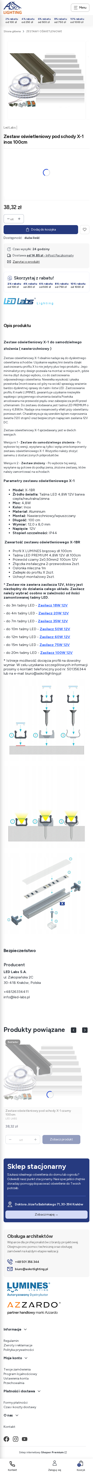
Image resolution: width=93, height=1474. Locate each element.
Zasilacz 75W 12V (55, 645)
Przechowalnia (14, 1383)
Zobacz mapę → (46, 1214)
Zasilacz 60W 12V (55, 637)
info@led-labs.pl (17, 997)
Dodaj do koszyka (43, 229)
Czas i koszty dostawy (20, 1407)
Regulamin (11, 1341)
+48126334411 (16, 992)
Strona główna (12, 31)
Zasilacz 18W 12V (53, 605)
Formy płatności (16, 1403)
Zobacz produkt (61, 1139)
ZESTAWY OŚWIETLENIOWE (44, 31)
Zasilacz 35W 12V (53, 621)
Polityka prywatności (19, 1350)
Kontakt (9, 1427)
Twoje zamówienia (17, 1369)
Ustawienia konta (16, 1378)
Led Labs (10, 127)
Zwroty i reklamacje (18, 1345)
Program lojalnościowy (20, 1374)
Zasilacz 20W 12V (53, 613)
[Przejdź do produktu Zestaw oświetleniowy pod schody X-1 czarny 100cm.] (43, 1072)
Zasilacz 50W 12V (55, 629)
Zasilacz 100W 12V (56, 652)
